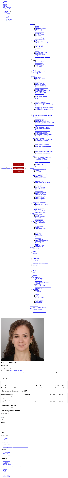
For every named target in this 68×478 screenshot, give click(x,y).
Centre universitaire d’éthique (41, 52)
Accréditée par (6, 11)
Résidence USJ (38, 302)
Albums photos (6, 452)
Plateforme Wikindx (39, 245)
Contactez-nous (6, 461)
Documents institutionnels (40, 28)
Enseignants (8, 16)
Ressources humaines (39, 34)
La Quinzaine (6, 454)
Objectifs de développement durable (42, 38)
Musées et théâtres (39, 65)
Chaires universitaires (39, 32)
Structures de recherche (40, 216)
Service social (38, 284)
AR (9, 20)
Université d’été (38, 288)
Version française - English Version (42, 57)
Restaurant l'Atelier (37, 72)
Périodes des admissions (40, 188)
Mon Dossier (38, 171)
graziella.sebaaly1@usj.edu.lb (16, 370)
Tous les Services (38, 278)
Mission (37, 215)
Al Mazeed (5, 438)
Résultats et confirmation (40, 192)
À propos (37, 26)
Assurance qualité (39, 53)
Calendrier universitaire (40, 39)
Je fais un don (18, 164)
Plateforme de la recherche (40, 230)
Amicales (37, 294)
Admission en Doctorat (40, 198)
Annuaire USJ (6, 462)
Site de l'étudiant (38, 291)
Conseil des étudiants (39, 293)
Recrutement (38, 35)
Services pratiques (39, 301)
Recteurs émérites (39, 45)
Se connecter (6, 12)
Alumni (7, 17)
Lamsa (4, 439)
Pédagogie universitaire (40, 54)
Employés (8, 14)
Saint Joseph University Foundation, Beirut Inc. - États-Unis (15, 447)
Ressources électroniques (40, 242)
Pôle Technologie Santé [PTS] (39, 71)
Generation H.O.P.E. (39, 297)
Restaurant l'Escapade (37, 73)
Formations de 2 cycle (40, 212)
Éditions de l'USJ (38, 63)
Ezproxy (37, 244)
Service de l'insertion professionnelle (43, 287)
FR (4, 18)
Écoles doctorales (39, 30)
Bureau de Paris (6, 444)
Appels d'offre (38, 234)
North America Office (7, 445)
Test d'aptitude (38, 186)
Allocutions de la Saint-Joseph (41, 42)
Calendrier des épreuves (40, 189)
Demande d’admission (40, 187)
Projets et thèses (38, 217)
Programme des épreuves (40, 177)
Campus (37, 27)
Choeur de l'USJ (38, 66)
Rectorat (37, 51)
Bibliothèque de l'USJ (39, 64)
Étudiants (8, 13)
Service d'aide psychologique (41, 285)
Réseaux (34, 256)
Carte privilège (38, 303)
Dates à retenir (38, 233)
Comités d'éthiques (39, 226)
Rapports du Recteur (39, 43)
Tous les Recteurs (39, 46)
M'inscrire (37, 170)
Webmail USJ (6, 463)
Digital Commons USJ (40, 246)
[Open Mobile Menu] (25, 168)
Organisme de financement (40, 228)
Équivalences (38, 205)
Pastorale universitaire (39, 298)
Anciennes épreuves (39, 178)
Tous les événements (39, 236)
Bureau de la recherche (40, 222)
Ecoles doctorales (39, 219)
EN (11, 19)
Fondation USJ (38, 29)
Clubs (36, 295)
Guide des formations (39, 208)
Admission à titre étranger (40, 194)
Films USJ (5, 453)
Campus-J (37, 296)
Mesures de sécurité (37, 75)
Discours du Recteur (39, 41)
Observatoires (38, 33)
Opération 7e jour (39, 300)
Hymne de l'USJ (6, 455)
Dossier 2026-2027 (39, 176)
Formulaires (37, 232)
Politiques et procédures (40, 223)
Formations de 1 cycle (40, 210)
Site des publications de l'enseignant (42, 240)
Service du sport (38, 281)
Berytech (34, 70)
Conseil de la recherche (40, 225)
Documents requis (39, 191)
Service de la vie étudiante (40, 279)
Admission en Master (39, 197)
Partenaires (37, 227)
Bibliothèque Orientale (40, 61)
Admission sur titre (39, 193)
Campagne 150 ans (18, 168)
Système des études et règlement (42, 204)
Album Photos (38, 238)
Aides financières (18, 171)
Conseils (37, 49)
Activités (37, 290)
